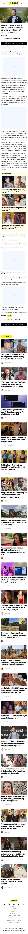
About (14, 908)
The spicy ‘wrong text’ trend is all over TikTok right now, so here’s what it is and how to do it (12, 412)
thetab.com (11, 928)
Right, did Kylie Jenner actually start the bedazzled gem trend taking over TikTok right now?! (13, 799)
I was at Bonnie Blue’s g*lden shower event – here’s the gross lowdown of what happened (14, 209)
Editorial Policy (14, 915)
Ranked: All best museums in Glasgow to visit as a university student (12, 881)
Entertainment (16, 38)
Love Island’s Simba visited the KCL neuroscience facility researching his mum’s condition (14, 580)
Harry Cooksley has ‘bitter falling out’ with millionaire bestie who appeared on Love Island (14, 495)
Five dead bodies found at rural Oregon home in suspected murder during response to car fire (13, 635)
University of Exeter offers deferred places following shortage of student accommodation (14, 522)
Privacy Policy (14, 922)
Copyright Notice (14, 918)
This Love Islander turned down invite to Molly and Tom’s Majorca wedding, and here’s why (13, 771)
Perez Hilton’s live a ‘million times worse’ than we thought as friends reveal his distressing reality (13, 743)
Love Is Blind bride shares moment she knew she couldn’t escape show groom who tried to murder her (13, 227)
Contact (14, 906)
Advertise (14, 913)
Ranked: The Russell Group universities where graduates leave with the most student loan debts (13, 663)
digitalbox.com (15, 932)
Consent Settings (14, 920)
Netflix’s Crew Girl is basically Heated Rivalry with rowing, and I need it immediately (12, 467)
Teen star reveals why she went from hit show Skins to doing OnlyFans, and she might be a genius (14, 607)
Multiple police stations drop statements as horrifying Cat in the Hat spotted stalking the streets (13, 854)
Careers (14, 911)
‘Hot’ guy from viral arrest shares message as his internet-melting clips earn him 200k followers (12, 357)
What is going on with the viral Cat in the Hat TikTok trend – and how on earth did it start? (13, 439)
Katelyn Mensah (8, 38)
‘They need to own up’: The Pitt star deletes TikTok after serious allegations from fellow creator (13, 384)
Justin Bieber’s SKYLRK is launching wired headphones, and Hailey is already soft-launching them (14, 690)
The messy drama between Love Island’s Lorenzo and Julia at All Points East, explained (13, 826)
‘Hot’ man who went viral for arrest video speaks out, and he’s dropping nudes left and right (13, 191)
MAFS (9, 315)
